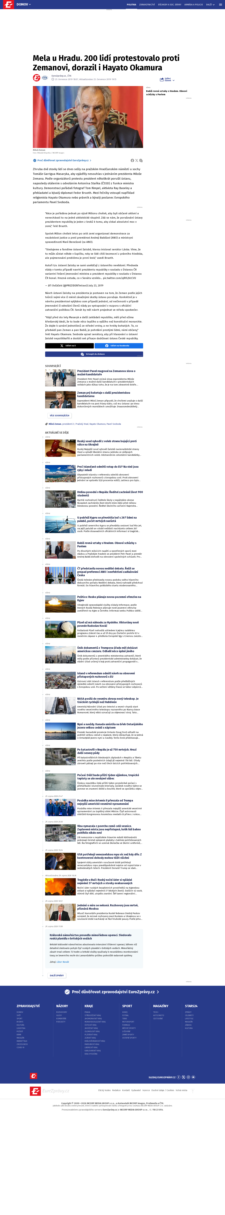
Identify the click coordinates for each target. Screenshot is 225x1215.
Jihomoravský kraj (93, 1019)
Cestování (158, 1019)
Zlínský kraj (90, 1038)
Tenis (124, 1019)
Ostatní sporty (129, 1038)
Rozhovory (61, 1012)
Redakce (116, 1090)
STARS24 (191, 1006)
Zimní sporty (128, 1035)
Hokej (125, 1012)
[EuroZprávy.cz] (10, 4)
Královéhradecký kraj (95, 1041)
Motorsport (128, 1022)
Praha (87, 1012)
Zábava (188, 1025)
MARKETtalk (22, 1041)
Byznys (20, 1022)
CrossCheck (22, 1044)
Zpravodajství (28, 1006)
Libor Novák (62, 962)
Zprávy (188, 1012)
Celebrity (189, 1015)
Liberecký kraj (91, 1047)
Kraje (89, 1006)
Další (209, 4)
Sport (19, 1019)
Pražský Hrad (81, 424)
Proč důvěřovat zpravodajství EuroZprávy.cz (63, 160)
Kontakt (126, 1090)
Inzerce (146, 1090)
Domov (22, 4)
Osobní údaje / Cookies (162, 1090)
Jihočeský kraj (91, 1028)
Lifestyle (189, 1019)
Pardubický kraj (92, 1044)
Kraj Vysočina (91, 1054)
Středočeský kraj (93, 1015)
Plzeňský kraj (91, 1035)
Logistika (21, 1028)
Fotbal (125, 1015)
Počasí (20, 1031)
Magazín (20, 1038)
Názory (62, 1006)
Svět (19, 1015)
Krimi (19, 1035)
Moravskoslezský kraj (95, 1022)
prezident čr (68, 424)
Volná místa (181, 1090)
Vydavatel (136, 1090)
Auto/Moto (158, 1015)
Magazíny (160, 1006)
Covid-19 (20, 1047)
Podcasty (60, 1022)
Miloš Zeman (55, 424)
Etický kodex (104, 1090)
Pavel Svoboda (114, 424)
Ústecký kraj (90, 1025)
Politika (131, 4)
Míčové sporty (129, 1028)
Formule (126, 1025)
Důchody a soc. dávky (169, 4)
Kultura (20, 1025)
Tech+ (156, 1012)
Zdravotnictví (147, 4)
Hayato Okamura (97, 424)
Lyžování (126, 1031)
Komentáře (61, 1019)
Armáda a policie (193, 4)
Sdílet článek (168, 79)
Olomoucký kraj (92, 1031)
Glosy (59, 1015)
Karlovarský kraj (93, 1051)
